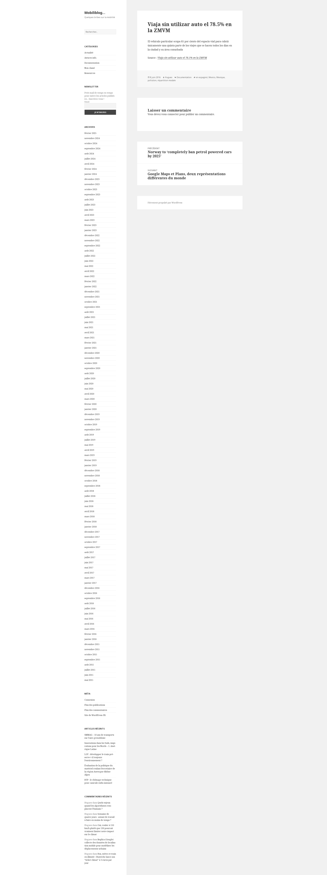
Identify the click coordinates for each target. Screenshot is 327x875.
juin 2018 (88, 501)
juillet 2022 (89, 255)
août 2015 (89, 664)
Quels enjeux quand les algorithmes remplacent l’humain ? (98, 805)
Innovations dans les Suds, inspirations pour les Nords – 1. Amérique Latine (100, 746)
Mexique (220, 77)
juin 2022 (88, 261)
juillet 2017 (89, 557)
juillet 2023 (89, 204)
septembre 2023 (92, 194)
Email (86, 102)
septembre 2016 (92, 598)
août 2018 (89, 491)
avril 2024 (89, 163)
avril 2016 (89, 623)
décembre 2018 (92, 470)
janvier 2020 (90, 409)
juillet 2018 (89, 496)
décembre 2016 (92, 588)
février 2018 (90, 521)
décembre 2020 (92, 353)
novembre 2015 (92, 649)
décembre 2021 (92, 291)
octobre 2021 (90, 301)
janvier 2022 (90, 286)
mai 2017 (88, 567)
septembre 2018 (92, 485)
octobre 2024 (90, 143)
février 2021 (90, 342)
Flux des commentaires (95, 710)
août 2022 (89, 250)
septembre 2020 (92, 368)
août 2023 (89, 199)
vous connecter (170, 114)
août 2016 (89, 603)
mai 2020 (88, 388)
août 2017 (89, 552)
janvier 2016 (90, 639)
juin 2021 (88, 322)
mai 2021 (88, 327)
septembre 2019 (92, 429)
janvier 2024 (90, 174)
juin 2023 (88, 209)
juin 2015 (88, 674)
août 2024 (89, 153)
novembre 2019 (92, 419)
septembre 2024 (92, 148)
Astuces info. (90, 57)
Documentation (91, 62)
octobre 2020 (90, 363)
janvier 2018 (90, 526)
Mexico (212, 77)
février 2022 (90, 281)
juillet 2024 (89, 158)
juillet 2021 (89, 317)
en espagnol (202, 77)
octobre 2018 (90, 480)
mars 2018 (89, 516)
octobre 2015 (90, 654)
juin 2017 (88, 562)
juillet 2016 (89, 608)
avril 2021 (89, 332)
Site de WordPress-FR (95, 715)
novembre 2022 (92, 240)
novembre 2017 (92, 537)
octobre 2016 (90, 593)
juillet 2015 (89, 669)
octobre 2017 (90, 542)
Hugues (168, 77)
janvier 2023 (90, 230)
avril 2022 (89, 271)
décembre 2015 (92, 644)
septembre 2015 (92, 659)
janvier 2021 (90, 347)
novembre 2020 (92, 358)
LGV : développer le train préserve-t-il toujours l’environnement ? (99, 757)
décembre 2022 (92, 235)
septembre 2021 (92, 307)
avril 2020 (89, 393)
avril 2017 (89, 572)
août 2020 (89, 373)
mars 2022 (89, 276)
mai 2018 (88, 506)
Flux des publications (94, 705)
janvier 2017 (90, 583)
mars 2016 (89, 629)
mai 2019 (88, 445)
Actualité (88, 52)
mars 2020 (89, 399)
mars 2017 (89, 577)
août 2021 (89, 312)
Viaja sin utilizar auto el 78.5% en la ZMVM (182, 57)
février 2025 (90, 133)
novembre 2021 (92, 296)
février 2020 (90, 404)
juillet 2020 (89, 378)
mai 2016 (88, 618)
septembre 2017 (92, 547)
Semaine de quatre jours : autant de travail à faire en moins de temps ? (99, 817)
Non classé (89, 68)
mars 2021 (89, 337)
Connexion (89, 699)
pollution (152, 80)
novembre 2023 (92, 184)
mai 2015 (88, 680)
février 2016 (90, 634)
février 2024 (90, 169)
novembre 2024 (92, 138)
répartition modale (166, 80)
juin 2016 (88, 613)
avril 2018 (89, 511)
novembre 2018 (92, 475)
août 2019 (89, 434)
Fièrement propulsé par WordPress (165, 202)
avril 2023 (89, 215)
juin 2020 (88, 383)
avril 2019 (89, 450)
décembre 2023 (92, 179)
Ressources (89, 73)
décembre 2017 (92, 531)
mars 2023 (89, 220)
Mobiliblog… (94, 12)
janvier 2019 (90, 465)
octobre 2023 (90, 189)
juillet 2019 (89, 439)
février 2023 (90, 225)
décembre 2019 (92, 414)
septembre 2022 (92, 245)
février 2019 (90, 460)
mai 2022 (88, 266)
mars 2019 (89, 455)
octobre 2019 (90, 424)
